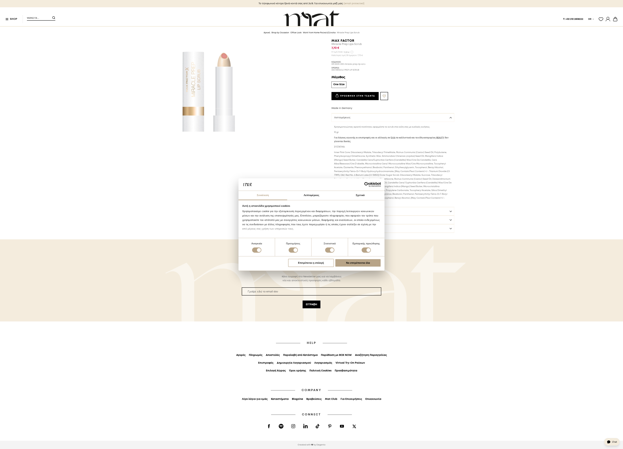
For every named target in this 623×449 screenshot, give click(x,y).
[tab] (392, 117)
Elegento (321, 445)
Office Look (296, 33)
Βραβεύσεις (314, 399)
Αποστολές (341, 220)
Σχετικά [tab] (360, 195)
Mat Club (331, 399)
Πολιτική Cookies (320, 370)
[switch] (293, 250)
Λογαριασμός (323, 363)
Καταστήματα (280, 399)
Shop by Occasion (280, 33)
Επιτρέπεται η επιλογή (311, 262)
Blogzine (297, 399)
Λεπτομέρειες (342, 118)
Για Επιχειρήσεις (351, 399)
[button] (39, 17)
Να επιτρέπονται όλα (358, 262)
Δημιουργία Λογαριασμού (294, 363)
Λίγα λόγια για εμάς (255, 399)
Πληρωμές (256, 355)
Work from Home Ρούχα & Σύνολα (319, 33)
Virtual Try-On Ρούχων (350, 363)
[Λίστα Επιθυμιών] (601, 19)
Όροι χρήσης (297, 370)
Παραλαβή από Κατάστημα (300, 355)
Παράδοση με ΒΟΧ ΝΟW (336, 355)
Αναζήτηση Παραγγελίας (371, 355)
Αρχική (267, 33)
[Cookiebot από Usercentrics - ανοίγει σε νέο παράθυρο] (367, 184)
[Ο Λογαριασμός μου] (608, 19)
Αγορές (241, 355)
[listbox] (392, 85)
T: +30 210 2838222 (573, 19)
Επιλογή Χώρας (276, 370)
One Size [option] (339, 84)
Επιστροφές (341, 228)
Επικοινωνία (373, 399)
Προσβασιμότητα (346, 370)
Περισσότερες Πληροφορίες (351, 211)
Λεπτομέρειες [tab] (311, 195)
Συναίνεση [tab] (263, 195)
